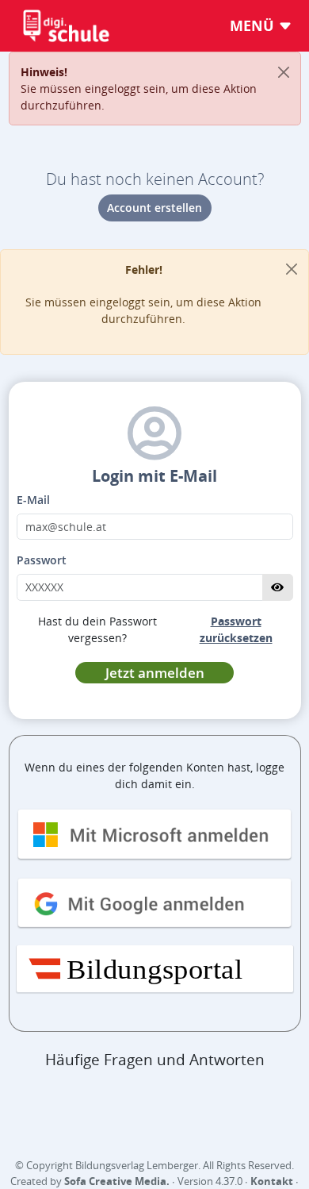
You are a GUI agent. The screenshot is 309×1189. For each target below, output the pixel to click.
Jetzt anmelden (154, 673)
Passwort (42, 560)
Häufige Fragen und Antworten (155, 1059)
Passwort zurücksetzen (236, 629)
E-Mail (33, 499)
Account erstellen (154, 207)
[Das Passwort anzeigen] (277, 587)
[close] (291, 269)
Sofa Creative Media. (117, 1181)
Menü (254, 25)
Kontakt (271, 1181)
